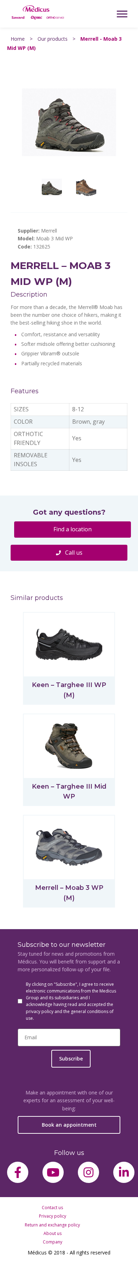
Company (52, 1242)
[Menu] (122, 14)
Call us (73, 552)
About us (53, 1233)
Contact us (52, 1208)
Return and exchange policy (52, 1225)
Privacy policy (52, 1216)
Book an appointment (69, 1124)
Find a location (72, 529)
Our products (53, 38)
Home (18, 38)
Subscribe (71, 1058)
